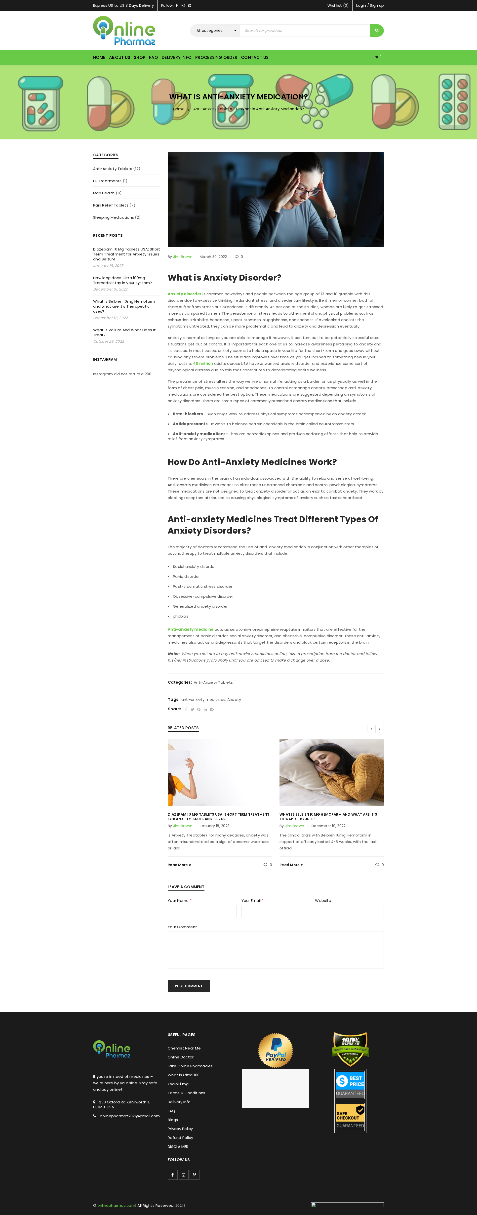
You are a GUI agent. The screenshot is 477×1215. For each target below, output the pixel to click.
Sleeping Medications (113, 217)
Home (179, 108)
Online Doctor (181, 1057)
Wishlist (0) (338, 5)
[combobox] (214, 31)
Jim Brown (182, 256)
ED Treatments (107, 180)
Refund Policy (180, 1137)
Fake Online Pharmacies (190, 1066)
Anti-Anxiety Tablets (212, 108)
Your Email (252, 900)
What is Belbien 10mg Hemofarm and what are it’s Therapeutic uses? (124, 306)
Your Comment (182, 927)
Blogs (173, 1119)
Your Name (180, 900)
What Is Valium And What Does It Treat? (124, 332)
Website (323, 900)
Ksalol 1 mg (178, 1084)
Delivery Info (179, 1101)
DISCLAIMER (178, 1146)
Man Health (104, 193)
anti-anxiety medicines (203, 699)
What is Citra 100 (183, 1075)
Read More (178, 864)
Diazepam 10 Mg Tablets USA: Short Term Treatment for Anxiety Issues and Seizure (126, 254)
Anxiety (234, 699)
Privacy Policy (180, 1128)
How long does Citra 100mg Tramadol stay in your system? (122, 280)
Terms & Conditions (186, 1092)
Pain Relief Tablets (110, 205)
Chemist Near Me (184, 1048)
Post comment (189, 986)
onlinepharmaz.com (116, 1205)
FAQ (171, 1110)
